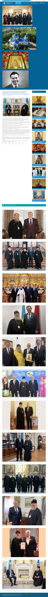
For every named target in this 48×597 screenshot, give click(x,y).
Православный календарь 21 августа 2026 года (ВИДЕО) (38, 153)
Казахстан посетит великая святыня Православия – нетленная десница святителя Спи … (38, 117)
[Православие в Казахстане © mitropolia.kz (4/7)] (14, 144)
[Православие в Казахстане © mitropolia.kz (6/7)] (20, 144)
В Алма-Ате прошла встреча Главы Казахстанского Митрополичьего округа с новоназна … (12, 590)
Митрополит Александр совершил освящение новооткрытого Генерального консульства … (12, 367)
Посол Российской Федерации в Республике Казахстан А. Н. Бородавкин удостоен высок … (12, 558)
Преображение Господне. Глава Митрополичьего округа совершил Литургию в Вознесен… (38, 129)
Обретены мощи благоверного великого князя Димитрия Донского (38, 177)
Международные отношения (10, 95)
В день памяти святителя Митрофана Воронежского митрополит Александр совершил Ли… (38, 165)
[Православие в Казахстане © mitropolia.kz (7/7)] (24, 144)
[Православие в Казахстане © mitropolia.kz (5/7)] (17, 144)
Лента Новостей (37, 91)
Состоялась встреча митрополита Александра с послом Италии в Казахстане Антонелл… (12, 431)
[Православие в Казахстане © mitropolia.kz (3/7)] (10, 144)
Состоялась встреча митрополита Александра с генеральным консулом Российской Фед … (12, 272)
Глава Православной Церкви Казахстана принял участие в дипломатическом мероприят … (12, 399)
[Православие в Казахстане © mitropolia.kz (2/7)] (7, 144)
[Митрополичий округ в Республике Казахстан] (8, 3)
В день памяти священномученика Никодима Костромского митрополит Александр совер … (37, 141)
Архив (44, 0)
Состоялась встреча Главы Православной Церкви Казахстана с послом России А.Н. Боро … (12, 240)
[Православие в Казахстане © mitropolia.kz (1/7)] (3, 144)
